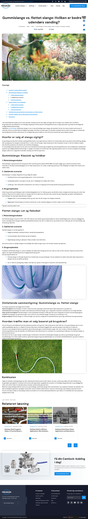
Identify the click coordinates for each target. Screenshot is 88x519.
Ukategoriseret (8, 426)
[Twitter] (84, 25)
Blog (64, 6)
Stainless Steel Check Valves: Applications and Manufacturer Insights (40, 431)
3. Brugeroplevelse (16, 100)
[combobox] (76, 1)
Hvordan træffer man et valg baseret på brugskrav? (23, 114)
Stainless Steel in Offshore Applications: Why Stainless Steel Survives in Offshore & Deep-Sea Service (14, 432)
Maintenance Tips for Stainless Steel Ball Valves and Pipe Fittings (65, 431)
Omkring (58, 6)
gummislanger (13, 128)
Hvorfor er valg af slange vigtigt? (18, 90)
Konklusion (12, 117)
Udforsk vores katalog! (28, 1)
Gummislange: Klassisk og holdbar (18, 92)
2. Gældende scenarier (17, 97)
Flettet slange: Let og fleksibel (17, 102)
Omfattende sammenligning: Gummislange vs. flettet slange (25, 112)
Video (52, 6)
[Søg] (85, 1)
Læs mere (9, 438)
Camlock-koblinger (20, 6)
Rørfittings (31, 6)
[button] (70, 445)
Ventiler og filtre (42, 6)
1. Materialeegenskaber (17, 95)
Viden (32, 26)
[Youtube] (84, 30)
